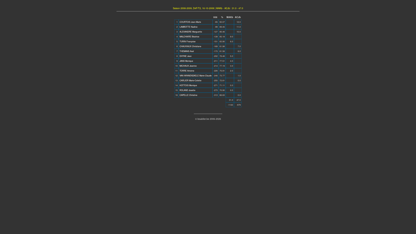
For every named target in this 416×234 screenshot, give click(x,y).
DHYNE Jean (186, 56)
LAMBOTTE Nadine (188, 26)
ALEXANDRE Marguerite (191, 31)
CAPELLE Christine (188, 95)
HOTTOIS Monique (188, 85)
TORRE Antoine (187, 70)
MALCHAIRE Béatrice (189, 36)
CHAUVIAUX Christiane (190, 46)
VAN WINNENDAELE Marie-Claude (196, 75)
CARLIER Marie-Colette (190, 80)
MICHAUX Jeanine (188, 65)
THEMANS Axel (187, 51)
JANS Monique (186, 60)
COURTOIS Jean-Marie (190, 21)
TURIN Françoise (187, 41)
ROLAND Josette (187, 90)
